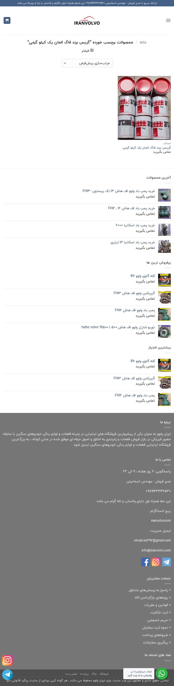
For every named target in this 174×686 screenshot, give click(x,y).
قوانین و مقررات (156, 605)
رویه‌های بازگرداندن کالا (151, 597)
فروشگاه (104, 674)
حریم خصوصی (157, 620)
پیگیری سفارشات (155, 642)
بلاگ (94, 674)
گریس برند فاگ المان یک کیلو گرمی (147, 148)
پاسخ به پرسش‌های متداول (148, 590)
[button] (168, 20)
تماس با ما (71, 674)
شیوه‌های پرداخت (155, 635)
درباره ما (84, 674)
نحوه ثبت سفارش (155, 627)
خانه (143, 42)
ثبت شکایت (159, 612)
